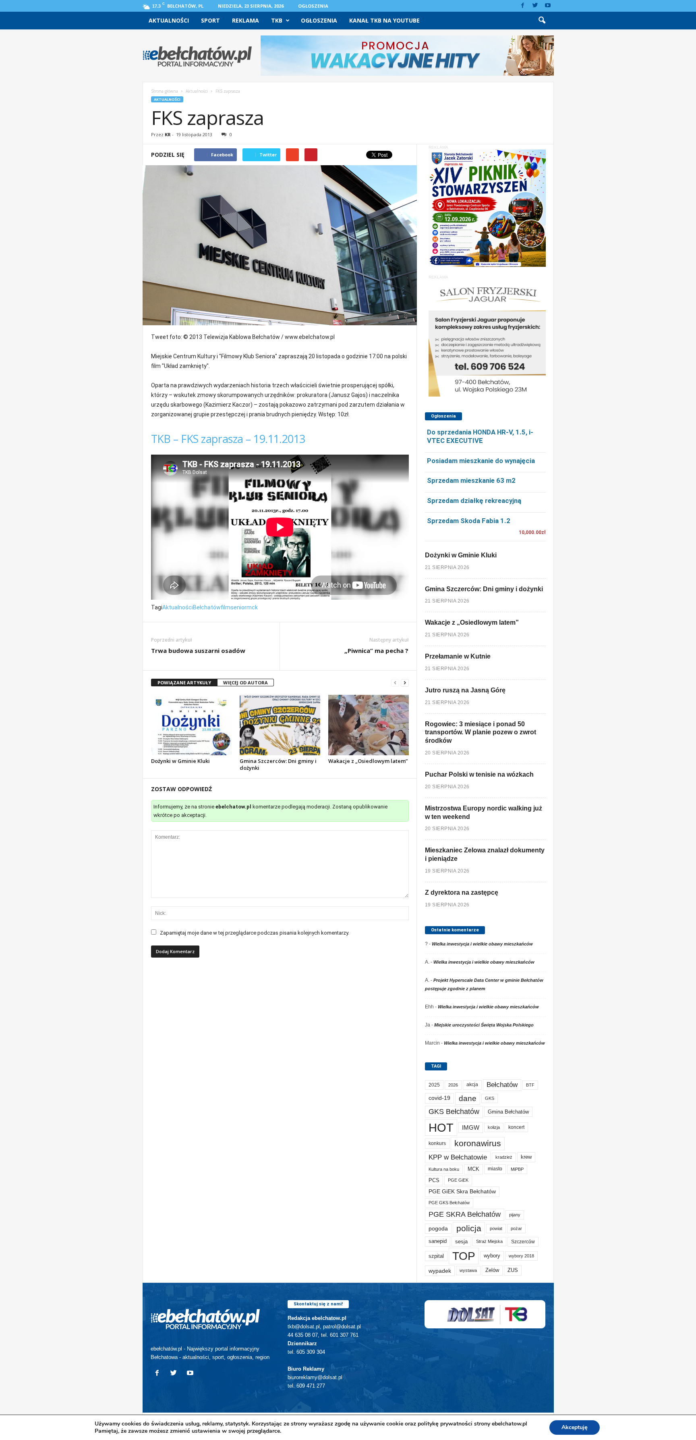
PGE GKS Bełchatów (449, 1202)
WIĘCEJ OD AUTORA (245, 682)
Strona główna (164, 91)
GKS (489, 1098)
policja (468, 1228)
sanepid (438, 1241)
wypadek (440, 1271)
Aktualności (169, 20)
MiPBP (517, 1169)
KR (168, 134)
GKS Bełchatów (454, 1112)
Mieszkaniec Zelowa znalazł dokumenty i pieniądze (485, 854)
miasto (495, 1168)
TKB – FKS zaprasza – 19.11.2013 (228, 438)
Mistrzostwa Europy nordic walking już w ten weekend (483, 812)
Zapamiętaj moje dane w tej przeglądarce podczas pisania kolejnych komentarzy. (254, 933)
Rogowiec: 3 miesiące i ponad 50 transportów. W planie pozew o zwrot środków (480, 732)
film (225, 607)
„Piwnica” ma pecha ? (376, 650)
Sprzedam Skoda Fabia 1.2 (468, 521)
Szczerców (523, 1242)
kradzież (503, 1157)
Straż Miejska (489, 1241)
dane (467, 1098)
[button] (542, 20)
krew (526, 1157)
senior (238, 607)
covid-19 (439, 1098)
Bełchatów (207, 607)
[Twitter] (535, 6)
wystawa (468, 1270)
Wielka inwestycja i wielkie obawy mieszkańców (482, 943)
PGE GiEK (458, 1180)
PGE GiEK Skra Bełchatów (462, 1192)
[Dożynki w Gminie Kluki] (191, 725)
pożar (516, 1228)
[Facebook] (523, 6)
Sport (210, 20)
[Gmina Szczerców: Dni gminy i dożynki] (280, 725)
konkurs (437, 1143)
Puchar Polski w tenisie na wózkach (479, 774)
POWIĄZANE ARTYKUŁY (184, 682)
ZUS (513, 1270)
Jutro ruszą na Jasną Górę (465, 690)
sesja (461, 1241)
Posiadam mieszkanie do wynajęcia (481, 461)
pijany (514, 1214)
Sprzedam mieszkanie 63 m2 (471, 480)
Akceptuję (574, 1427)
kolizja (494, 1127)
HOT (441, 1127)
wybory (492, 1256)
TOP (463, 1255)
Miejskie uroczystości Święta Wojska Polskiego (484, 1024)
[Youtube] (548, 6)
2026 (453, 1085)
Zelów (492, 1270)
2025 (434, 1085)
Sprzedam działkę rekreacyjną (474, 501)
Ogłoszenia (313, 6)
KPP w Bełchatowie (458, 1157)
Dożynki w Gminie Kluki (180, 761)
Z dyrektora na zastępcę (461, 892)
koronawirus (477, 1143)
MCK (473, 1169)
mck (252, 607)
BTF (530, 1085)
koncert (516, 1127)
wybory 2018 (521, 1255)
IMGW (470, 1127)
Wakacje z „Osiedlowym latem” (368, 761)
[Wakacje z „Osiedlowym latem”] (368, 725)
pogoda (438, 1229)
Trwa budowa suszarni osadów (198, 650)
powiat (496, 1228)
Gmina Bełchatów (508, 1112)
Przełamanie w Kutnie (458, 656)
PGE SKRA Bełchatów (465, 1214)
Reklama (245, 20)
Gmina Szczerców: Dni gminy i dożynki (278, 764)
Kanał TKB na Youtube (384, 20)
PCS (434, 1180)
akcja (472, 1084)
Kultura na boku (444, 1169)
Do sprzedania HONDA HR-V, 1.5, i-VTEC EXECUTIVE (480, 436)
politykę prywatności (445, 1424)
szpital (436, 1256)
